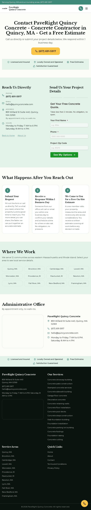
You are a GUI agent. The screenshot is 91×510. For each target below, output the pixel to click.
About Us (22, 135)
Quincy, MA (12, 269)
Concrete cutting (55, 439)
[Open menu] (86, 8)
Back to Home (8, 135)
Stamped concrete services (59, 388)
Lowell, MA (78, 269)
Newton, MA (78, 276)
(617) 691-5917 (47, 51)
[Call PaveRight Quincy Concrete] (81, 8)
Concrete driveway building (59, 380)
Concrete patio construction (59, 384)
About (50, 456)
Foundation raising (55, 435)
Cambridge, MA (56, 269)
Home (50, 452)
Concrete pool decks (56, 412)
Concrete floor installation (58, 408)
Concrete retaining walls (58, 404)
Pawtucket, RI (56, 276)
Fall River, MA (34, 283)
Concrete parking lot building (60, 427)
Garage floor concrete (57, 396)
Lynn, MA (12, 283)
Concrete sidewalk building (59, 392)
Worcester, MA (12, 276)
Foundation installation (57, 424)
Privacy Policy (53, 468)
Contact (51, 460)
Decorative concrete (56, 400)
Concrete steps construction (60, 416)
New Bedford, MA (56, 283)
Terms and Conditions (56, 464)
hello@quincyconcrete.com (19, 104)
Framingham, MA (78, 283)
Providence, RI (34, 276)
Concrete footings (55, 431)
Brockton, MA (34, 269)
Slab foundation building (58, 420)
